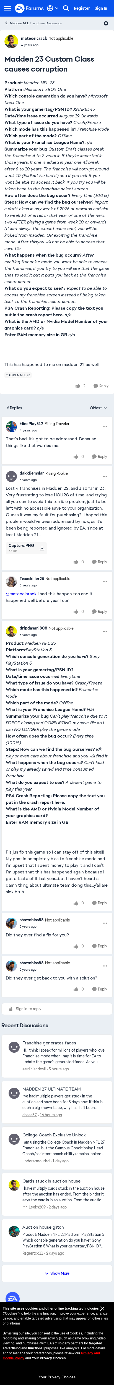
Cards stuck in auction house (51, 1181)
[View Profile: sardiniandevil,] (14, 1047)
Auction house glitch (43, 1227)
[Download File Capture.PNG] (42, 548)
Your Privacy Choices (57, 1377)
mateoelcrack (34, 38)
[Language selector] (53, 8)
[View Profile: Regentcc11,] (14, 1231)
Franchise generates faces (49, 1043)
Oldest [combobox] (98, 408)
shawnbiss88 (32, 919)
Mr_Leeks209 (34, 1207)
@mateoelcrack (21, 594)
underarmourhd (36, 1160)
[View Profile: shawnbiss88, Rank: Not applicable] (11, 923)
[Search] (66, 8)
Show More (59, 1273)
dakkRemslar (32, 473)
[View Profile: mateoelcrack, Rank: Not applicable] (11, 41)
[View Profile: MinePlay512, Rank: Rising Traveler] (11, 426)
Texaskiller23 (32, 578)
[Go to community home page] (29, 8)
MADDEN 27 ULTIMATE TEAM (51, 1089)
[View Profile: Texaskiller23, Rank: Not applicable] (11, 581)
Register (82, 8)
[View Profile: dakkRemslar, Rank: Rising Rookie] (11, 476)
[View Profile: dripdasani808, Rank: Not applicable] (11, 631)
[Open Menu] (106, 23)
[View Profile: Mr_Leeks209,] (14, 1185)
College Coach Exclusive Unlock (54, 1135)
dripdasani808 (33, 628)
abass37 (29, 1114)
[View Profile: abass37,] (14, 1093)
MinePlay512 (31, 423)
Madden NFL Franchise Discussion (36, 23)
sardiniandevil (34, 1069)
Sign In (101, 8)
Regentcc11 (32, 1253)
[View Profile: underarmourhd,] (14, 1139)
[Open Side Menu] (7, 8)
